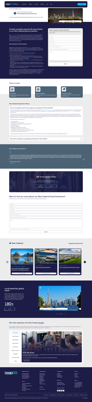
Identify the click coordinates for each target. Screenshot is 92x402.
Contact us (40, 186)
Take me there (26, 360)
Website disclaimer (52, 394)
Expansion (30, 4)
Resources (42, 4)
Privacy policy (45, 394)
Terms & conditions (69, 394)
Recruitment (24, 4)
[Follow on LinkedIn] (58, 390)
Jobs (47, 4)
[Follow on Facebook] (59, 390)
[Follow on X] (63, 390)
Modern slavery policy (60, 394)
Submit (65, 63)
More (51, 4)
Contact (81, 4)
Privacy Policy (67, 61)
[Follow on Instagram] (61, 390)
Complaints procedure (83, 394)
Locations (36, 4)
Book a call (51, 186)
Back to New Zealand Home (15, 8)
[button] (84, 159)
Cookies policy (76, 394)
